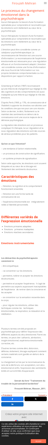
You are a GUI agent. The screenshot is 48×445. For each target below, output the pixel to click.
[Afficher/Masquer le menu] (45, 3)
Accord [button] (38, 441)
